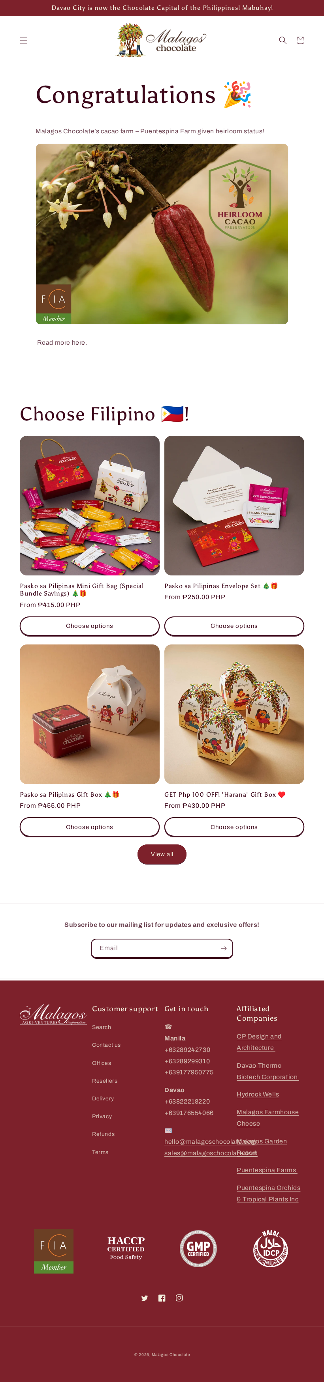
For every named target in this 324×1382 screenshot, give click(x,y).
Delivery (103, 1099)
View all (162, 854)
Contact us (106, 1045)
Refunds (103, 1134)
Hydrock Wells (258, 1094)
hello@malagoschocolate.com (210, 1141)
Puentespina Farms (267, 1170)
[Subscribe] (223, 948)
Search (101, 1027)
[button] (23, 40)
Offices (101, 1063)
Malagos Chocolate (171, 1354)
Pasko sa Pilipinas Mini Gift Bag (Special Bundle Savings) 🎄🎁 (82, 589)
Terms (100, 1152)
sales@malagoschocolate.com (211, 1153)
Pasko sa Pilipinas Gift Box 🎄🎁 (70, 794)
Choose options (89, 626)
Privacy (102, 1116)
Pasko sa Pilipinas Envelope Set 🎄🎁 (221, 586)
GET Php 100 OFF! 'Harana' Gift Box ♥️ (225, 794)
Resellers (104, 1081)
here (78, 342)
